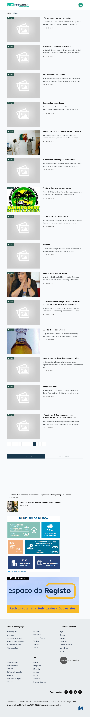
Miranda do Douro (13, 648)
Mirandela (36, 631)
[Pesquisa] (76, 5)
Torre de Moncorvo (40, 638)
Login (69, 702)
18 (42, 444)
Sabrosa (10, 669)
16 (37, 444)
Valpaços (10, 675)
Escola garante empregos (55, 273)
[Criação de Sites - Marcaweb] (80, 708)
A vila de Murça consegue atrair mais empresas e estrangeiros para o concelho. (41, 495)
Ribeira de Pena (12, 665)
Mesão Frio (63, 641)
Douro (35, 662)
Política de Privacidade (41, 702)
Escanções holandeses (53, 103)
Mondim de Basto (66, 645)
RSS (74, 702)
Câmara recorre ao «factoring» (57, 18)
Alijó (61, 632)
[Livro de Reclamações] (70, 660)
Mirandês (36, 669)
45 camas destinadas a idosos (57, 46)
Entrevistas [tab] (64, 456)
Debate (46, 245)
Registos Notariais (39, 682)
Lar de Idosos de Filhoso (54, 74)
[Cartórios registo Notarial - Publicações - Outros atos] (43, 594)
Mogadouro (37, 635)
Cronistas (36, 679)
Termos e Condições (58, 702)
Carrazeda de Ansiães (14, 638)
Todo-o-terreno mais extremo (57, 188)
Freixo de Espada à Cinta (15, 641)
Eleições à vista (50, 386)
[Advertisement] (46, 477)
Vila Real (10, 682)
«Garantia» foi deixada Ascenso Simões (61, 358)
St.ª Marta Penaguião (14, 672)
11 (22, 444)
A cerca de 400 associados (55, 216)
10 (20, 444)
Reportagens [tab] (26, 456)
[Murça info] (33, 544)
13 (28, 444)
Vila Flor (36, 641)
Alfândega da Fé (13, 632)
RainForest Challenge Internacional (59, 159)
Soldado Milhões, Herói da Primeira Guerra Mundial (40, 502)
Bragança (10, 635)
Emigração (37, 666)
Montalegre (64, 648)
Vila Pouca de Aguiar (14, 678)
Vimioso (36, 644)
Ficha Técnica (11, 702)
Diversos (36, 672)
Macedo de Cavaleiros (14, 645)
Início (9, 13)
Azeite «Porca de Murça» (54, 330)
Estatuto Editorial (25, 702)
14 (31, 444)
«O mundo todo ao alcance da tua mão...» (62, 131)
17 (40, 444)
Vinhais (36, 648)
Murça (10, 18)
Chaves (62, 638)
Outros (35, 675)
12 (25, 444)
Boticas (62, 635)
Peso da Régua (12, 662)
